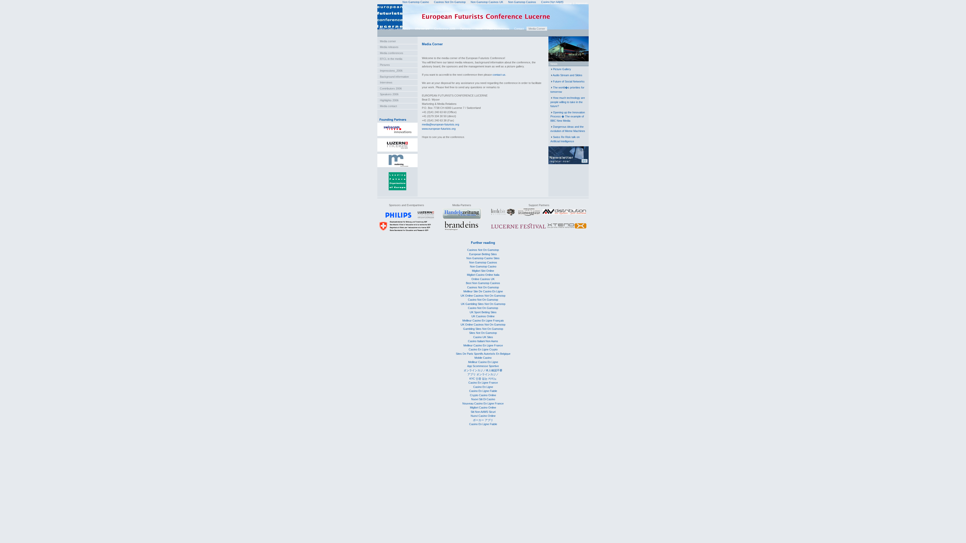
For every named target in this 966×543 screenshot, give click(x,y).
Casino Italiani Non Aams (483, 341)
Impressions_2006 (391, 70)
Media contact (388, 106)
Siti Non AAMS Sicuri (483, 411)
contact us (499, 74)
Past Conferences (498, 28)
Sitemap (567, 3)
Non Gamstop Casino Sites (483, 258)
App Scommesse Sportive (483, 366)
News (478, 28)
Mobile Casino (483, 357)
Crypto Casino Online (483, 395)
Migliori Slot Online (483, 270)
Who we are (422, 28)
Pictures (385, 64)
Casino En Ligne (483, 386)
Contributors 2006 (391, 88)
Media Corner (537, 28)
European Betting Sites (483, 254)
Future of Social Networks (569, 81)
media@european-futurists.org (440, 124)
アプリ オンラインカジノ (483, 374)
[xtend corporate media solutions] (566, 228)
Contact (519, 28)
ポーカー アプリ (483, 420)
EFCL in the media (391, 58)
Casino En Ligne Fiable (483, 390)
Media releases (389, 47)
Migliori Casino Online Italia (483, 274)
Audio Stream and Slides (567, 75)
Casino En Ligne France (483, 382)
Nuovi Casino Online (483, 415)
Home (546, 3)
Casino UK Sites (483, 337)
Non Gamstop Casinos (483, 262)
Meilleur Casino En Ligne (483, 362)
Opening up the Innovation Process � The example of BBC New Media (567, 116)
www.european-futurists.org (439, 128)
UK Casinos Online (483, 316)
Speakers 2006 (389, 94)
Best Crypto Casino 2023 (394, 28)
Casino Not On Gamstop (483, 299)
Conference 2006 (444, 28)
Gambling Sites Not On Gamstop (483, 328)
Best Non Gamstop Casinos (483, 283)
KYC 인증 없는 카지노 (483, 378)
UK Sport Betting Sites (483, 312)
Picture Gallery (562, 69)
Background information (394, 76)
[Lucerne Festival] (518, 228)
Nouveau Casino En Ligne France (483, 403)
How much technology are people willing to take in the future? (567, 102)
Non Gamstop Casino (483, 266)
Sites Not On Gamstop (483, 332)
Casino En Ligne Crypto (483, 349)
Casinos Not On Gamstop (483, 249)
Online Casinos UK (483, 279)
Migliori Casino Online (483, 407)
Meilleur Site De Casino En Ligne (483, 291)
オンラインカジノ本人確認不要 (483, 370)
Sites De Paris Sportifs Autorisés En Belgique (483, 353)
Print (556, 3)
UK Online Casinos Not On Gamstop (483, 295)
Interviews (386, 82)
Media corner (388, 41)
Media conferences (391, 53)
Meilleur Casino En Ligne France (483, 345)
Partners (465, 28)
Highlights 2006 (389, 100)
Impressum (582, 3)
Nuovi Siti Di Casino (483, 399)
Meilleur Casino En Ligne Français (483, 320)
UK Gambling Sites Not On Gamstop (483, 303)
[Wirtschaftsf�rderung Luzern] (426, 217)
